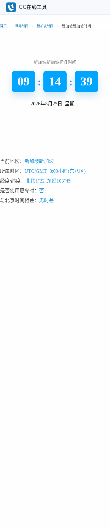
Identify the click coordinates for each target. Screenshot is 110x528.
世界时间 (21, 26)
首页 (3, 26)
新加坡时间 (45, 26)
